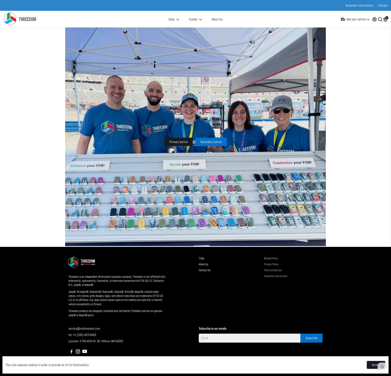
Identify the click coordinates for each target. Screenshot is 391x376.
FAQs (201, 258)
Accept (376, 365)
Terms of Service (272, 270)
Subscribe (311, 338)
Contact (383, 5)
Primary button (178, 142)
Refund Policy (271, 258)
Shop (172, 19)
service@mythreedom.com (84, 328)
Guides (193, 19)
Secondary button (211, 142)
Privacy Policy (271, 264)
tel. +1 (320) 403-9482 (82, 335)
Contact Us (204, 270)
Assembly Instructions (359, 5)
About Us (217, 19)
